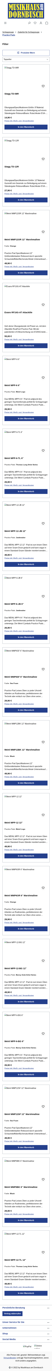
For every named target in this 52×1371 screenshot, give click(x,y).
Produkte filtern (27, 53)
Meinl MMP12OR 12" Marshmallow (22, 239)
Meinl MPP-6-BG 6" (14, 1041)
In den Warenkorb (26, 127)
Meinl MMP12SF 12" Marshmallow (21, 1114)
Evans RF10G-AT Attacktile (18, 312)
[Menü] (5, 23)
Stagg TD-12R (11, 166)
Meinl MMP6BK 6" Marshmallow (20, 1187)
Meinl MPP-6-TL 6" (14, 458)
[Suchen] (29, 23)
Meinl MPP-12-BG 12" (15, 968)
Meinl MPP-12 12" (13, 822)
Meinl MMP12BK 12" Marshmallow (22, 750)
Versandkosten (10, 1358)
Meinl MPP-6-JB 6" (14, 604)
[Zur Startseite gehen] (26, 11)
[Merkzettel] (35, 23)
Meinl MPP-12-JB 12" (15, 531)
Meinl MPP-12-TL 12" (15, 1260)
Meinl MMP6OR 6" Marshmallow (20, 895)
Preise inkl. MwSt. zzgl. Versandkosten (19, 121)
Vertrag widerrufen (12, 1314)
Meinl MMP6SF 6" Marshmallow (20, 677)
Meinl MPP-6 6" (12, 385)
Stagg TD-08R (11, 94)
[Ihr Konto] (41, 23)
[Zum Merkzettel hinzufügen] (43, 86)
